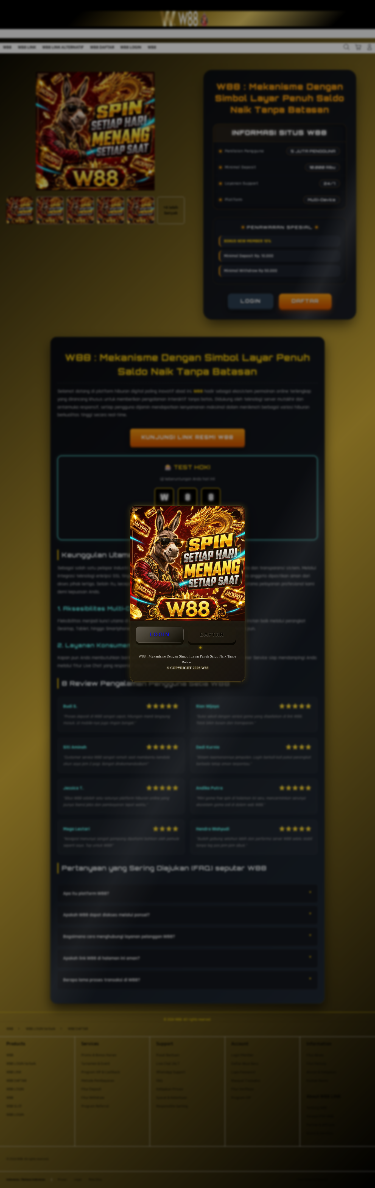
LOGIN (160, 634)
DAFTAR (212, 634)
